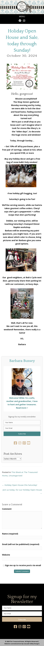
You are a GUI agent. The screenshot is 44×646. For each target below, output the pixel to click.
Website (6, 554)
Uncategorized (15, 475)
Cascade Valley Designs (31, 644)
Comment (7, 509)
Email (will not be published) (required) (20, 544)
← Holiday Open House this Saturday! (19, 485)
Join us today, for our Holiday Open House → (22, 491)
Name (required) (10, 533)
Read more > (22, 408)
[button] (20, 20)
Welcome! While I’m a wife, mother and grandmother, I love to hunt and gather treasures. (22, 401)
